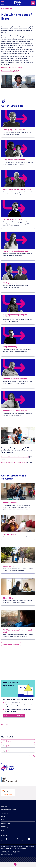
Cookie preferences (6, 854)
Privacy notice (16, 851)
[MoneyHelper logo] (18, 3)
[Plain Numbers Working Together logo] (8, 793)
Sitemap (17, 853)
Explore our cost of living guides (11, 67)
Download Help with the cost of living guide (14, 457)
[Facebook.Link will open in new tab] (6, 839)
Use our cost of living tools (9, 71)
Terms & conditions (6, 851)
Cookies (23, 853)
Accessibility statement (7, 853)
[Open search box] (33, 3)
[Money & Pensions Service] (7, 767)
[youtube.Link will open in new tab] (29, 839)
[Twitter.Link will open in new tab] (18, 839)
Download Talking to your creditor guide (13, 462)
